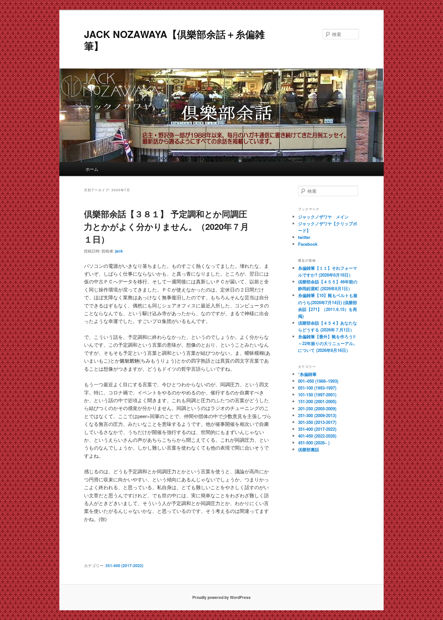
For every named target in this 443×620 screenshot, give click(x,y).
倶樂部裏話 (308, 449)
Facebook (307, 244)
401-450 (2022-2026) (317, 436)
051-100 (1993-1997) (317, 388)
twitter (304, 237)
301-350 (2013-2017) (317, 422)
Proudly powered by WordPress (221, 597)
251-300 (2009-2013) (317, 415)
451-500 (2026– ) (313, 443)
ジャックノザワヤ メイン (323, 217)
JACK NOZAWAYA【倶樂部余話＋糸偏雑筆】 (174, 40)
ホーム (92, 169)
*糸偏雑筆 (307, 374)
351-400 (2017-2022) (124, 565)
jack (119, 251)
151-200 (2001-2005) (317, 401)
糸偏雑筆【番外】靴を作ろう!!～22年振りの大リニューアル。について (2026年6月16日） (327, 343)
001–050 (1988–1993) (318, 381)
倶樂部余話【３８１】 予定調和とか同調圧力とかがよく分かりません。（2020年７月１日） (166, 226)
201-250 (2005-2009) (317, 408)
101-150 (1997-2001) (317, 394)
